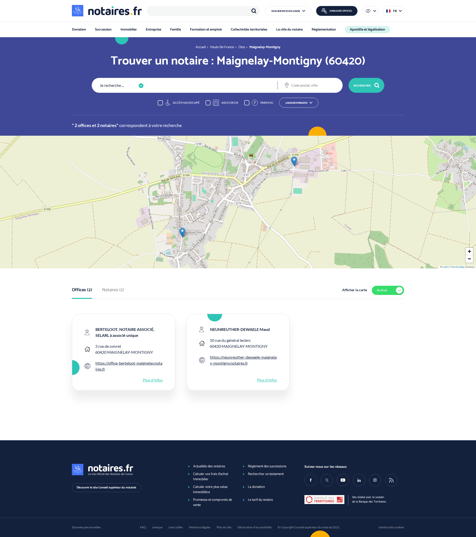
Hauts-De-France (222, 47)
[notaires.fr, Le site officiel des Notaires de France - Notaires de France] (122, 469)
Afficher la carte (354, 290)
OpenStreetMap (457, 266)
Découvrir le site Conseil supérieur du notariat (106, 487)
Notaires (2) (113, 290)
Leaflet (445, 266)
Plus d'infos (153, 380)
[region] (203, 11)
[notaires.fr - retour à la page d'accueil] (107, 10)
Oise (241, 47)
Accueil (201, 47)
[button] (288, 11)
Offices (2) (82, 290)
